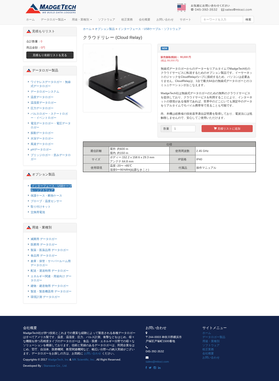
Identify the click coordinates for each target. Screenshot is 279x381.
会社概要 (144, 19)
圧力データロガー (42, 108)
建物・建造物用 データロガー (50, 285)
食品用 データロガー (44, 255)
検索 (248, 19)
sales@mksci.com (157, 361)
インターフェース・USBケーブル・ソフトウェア (149, 29)
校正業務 (127, 19)
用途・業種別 (81, 19)
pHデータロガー (41, 149)
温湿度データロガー (43, 102)
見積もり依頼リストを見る (50, 55)
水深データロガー (42, 138)
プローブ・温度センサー (46, 201)
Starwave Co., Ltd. (55, 365)
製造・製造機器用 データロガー (51, 291)
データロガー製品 (52, 19)
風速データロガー (42, 144)
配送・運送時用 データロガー (50, 270)
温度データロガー (42, 97)
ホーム (30, 19)
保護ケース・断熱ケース (46, 195)
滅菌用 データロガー (44, 239)
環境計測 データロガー (45, 296)
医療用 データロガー (44, 244)
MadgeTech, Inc (58, 359)
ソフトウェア (106, 19)
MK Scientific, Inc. (83, 359)
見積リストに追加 (228, 128)
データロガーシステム (45, 91)
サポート (185, 19)
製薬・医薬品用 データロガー (50, 250)
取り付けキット (41, 206)
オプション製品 (105, 29)
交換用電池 (38, 212)
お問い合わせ (165, 19)
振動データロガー (42, 133)
